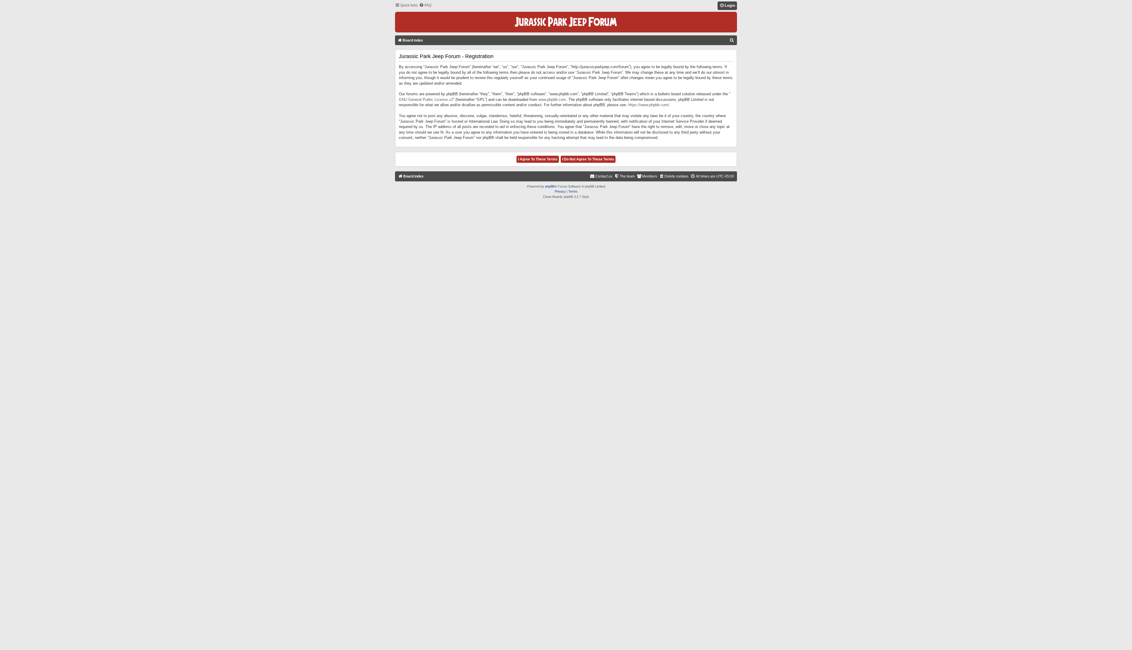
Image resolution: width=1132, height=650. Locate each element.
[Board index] (566, 22)
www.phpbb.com (552, 99)
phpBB (550, 186)
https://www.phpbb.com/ (648, 105)
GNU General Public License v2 (426, 99)
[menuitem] (425, 5)
